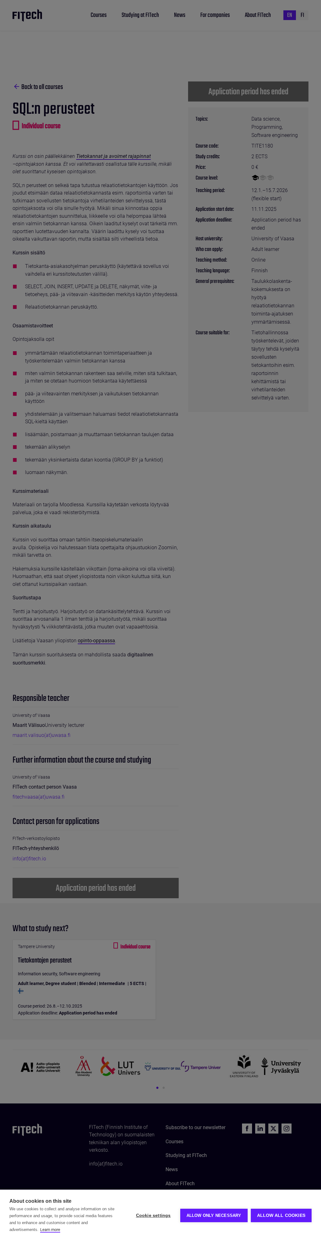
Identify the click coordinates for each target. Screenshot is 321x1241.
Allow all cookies (281, 1215)
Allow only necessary (214, 1215)
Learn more (50, 1229)
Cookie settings (153, 1215)
